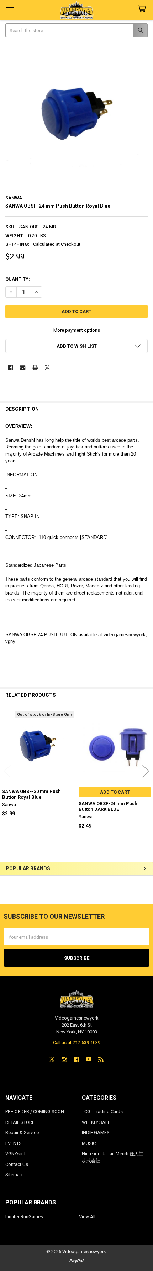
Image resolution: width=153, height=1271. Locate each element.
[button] (76, 346)
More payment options (76, 330)
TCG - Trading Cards (102, 1111)
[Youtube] (89, 1059)
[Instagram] (64, 1059)
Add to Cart (115, 792)
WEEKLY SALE (96, 1122)
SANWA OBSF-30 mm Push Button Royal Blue (31, 794)
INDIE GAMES (96, 1132)
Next (146, 771)
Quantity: (17, 279)
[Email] (22, 367)
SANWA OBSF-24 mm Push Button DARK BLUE (108, 806)
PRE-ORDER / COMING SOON (34, 1111)
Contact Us (16, 1164)
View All (87, 1216)
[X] (47, 367)
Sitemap (13, 1174)
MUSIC (89, 1143)
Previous (7, 771)
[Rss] (101, 1059)
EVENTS (13, 1143)
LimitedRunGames (24, 1216)
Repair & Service (22, 1132)
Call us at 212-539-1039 (76, 1042)
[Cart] (143, 9)
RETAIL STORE (20, 1122)
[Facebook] (10, 367)
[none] (76, 117)
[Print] (35, 367)
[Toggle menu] (10, 10)
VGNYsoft (15, 1153)
